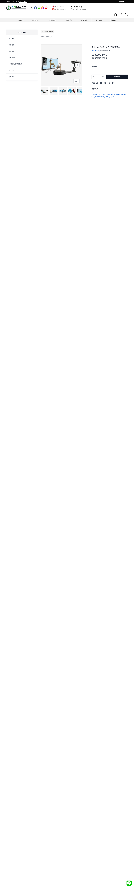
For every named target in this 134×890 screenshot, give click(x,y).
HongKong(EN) (62, 9)
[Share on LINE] (113, 83)
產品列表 (35, 20)
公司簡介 (21, 20)
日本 (56, 6)
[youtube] (46, 7)
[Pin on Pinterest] (105, 83)
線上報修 (99, 20)
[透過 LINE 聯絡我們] (129, 883)
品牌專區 (11, 77)
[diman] (32, 7)
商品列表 (49, 36)
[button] (115, 14)
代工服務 (52, 20)
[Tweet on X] (97, 83)
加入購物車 (117, 77)
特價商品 (11, 45)
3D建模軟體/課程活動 (15, 64)
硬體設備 (11, 51)
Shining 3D (95, 50)
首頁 (42, 36)
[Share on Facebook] (101, 83)
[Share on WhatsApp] (109, 83)
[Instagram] (42, 7)
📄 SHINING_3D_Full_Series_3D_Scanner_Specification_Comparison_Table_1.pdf (109, 94)
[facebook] (35, 7)
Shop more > (23, 2)
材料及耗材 (12, 58)
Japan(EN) (61, 6)
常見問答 (84, 20)
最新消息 (69, 20)
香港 (56, 9)
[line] (39, 7)
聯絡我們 (113, 20)
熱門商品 (11, 39)
